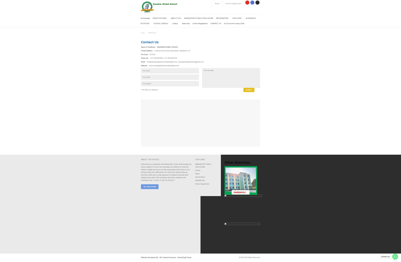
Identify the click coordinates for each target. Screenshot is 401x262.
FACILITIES (237, 18)
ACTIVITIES (145, 24)
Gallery (175, 24)
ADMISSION (199, 180)
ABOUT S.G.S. (176, 18)
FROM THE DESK (160, 18)
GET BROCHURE (149, 187)
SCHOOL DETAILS (161, 24)
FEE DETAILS (200, 177)
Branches (186, 24)
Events (197, 170)
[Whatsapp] (395, 256)
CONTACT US (216, 24)
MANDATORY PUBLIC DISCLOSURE (198, 18)
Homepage (145, 18)
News (217, 4)
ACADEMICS (251, 18)
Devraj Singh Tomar (184, 257)
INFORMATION (222, 18)
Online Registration (233, 4)
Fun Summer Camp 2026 (234, 24)
